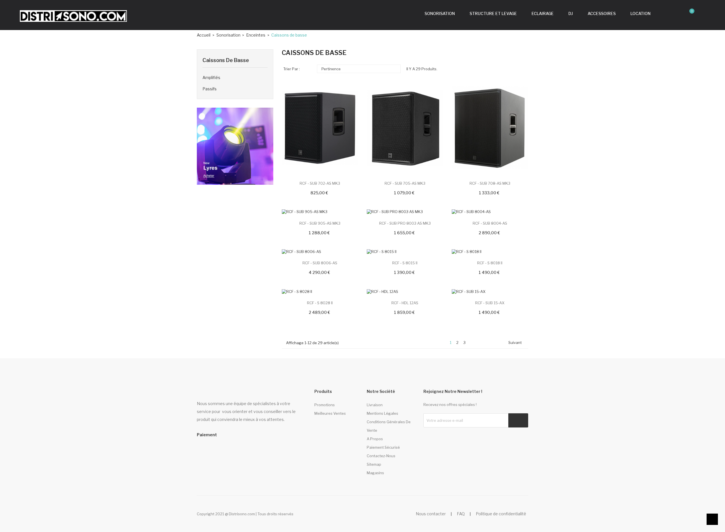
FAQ (461, 513)
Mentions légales (382, 413)
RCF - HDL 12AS (404, 303)
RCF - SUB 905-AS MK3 (319, 223)
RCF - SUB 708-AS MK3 (490, 183)
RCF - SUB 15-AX (489, 303)
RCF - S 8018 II (489, 263)
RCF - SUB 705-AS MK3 (405, 183)
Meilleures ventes (330, 413)
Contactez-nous (381, 456)
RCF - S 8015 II (404, 263)
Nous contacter (431, 513)
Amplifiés (211, 77)
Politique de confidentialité (501, 513)
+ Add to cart (296, 124)
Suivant (517, 343)
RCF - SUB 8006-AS (319, 263)
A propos (375, 439)
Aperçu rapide (296, 133)
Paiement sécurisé (383, 447)
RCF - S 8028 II (320, 303)
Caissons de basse (225, 60)
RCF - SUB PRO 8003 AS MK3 (405, 223)
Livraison (375, 405)
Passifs (209, 88)
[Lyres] (235, 145)
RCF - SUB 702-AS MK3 (320, 183)
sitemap (374, 464)
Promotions (324, 405)
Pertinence (358, 69)
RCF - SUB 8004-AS (490, 223)
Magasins (375, 473)
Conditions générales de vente (389, 426)
